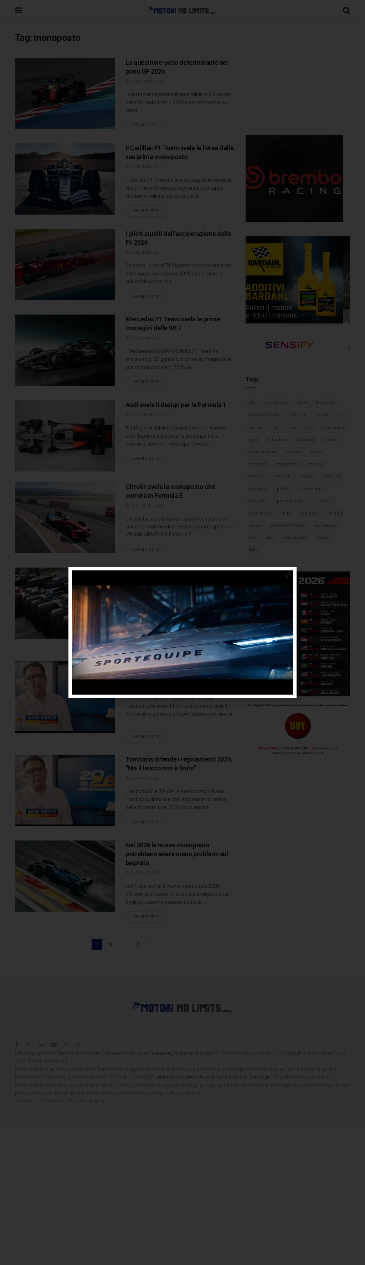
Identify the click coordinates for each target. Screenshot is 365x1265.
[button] (286, 576)
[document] (182, 632)
